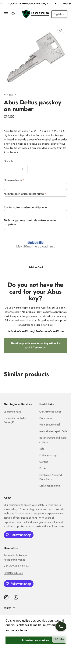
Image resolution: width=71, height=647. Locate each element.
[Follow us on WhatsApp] (16, 597)
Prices (42, 468)
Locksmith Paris (12, 411)
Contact (43, 462)
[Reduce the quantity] (8, 169)
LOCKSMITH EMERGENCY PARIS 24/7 (27, 3)
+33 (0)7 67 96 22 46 (16, 566)
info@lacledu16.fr (13, 573)
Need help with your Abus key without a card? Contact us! (35, 345)
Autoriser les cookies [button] (35, 640)
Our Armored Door (50, 411)
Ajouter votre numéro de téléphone (26, 207)
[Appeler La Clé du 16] (60, 626)
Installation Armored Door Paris (50, 477)
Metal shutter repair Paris (53, 431)
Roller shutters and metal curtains (52, 440)
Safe (41, 448)
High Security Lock (49, 424)
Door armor (46, 418)
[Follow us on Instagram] (6, 597)
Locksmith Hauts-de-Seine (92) (15, 420)
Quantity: (9, 161)
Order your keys (48, 455)
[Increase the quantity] (22, 169)
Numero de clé (14, 180)
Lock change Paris (49, 485)
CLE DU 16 (10, 95)
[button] (59, 14)
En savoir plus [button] (40, 630)
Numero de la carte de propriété (25, 193)
